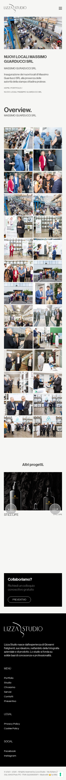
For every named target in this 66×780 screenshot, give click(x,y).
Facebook (10, 751)
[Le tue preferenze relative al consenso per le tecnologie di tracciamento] (60, 774)
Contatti (8, 696)
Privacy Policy (12, 724)
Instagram (10, 755)
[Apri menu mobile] (60, 8)
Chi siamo (9, 687)
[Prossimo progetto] (55, 509)
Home (6, 88)
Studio (7, 682)
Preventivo (19, 599)
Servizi (7, 692)
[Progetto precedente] (10, 509)
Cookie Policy (11, 728)
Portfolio (16, 88)
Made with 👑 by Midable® (50, 774)
